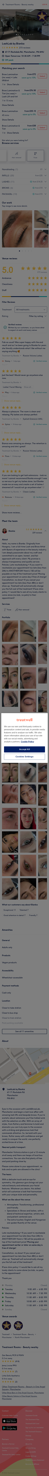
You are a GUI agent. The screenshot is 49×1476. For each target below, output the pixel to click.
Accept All (24, 749)
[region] (24, 738)
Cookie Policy (27, 742)
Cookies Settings (25, 757)
